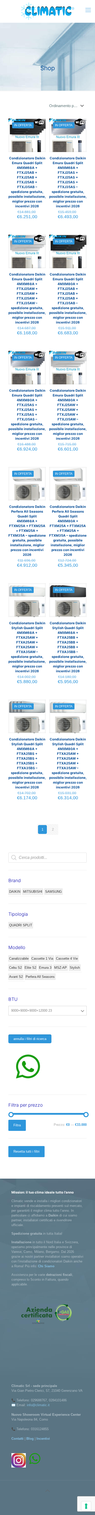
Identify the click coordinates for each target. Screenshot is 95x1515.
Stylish (75, 968)
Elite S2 (30, 968)
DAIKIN (14, 891)
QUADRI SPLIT (20, 925)
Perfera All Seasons (40, 977)
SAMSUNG (53, 891)
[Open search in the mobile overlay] (47, 858)
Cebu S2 (15, 968)
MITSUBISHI (32, 891)
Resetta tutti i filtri (26, 1151)
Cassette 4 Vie (67, 958)
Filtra (17, 1125)
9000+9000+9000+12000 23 (31, 1010)
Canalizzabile (19, 958)
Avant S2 (16, 977)
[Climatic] (47, 11)
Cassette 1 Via (42, 958)
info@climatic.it (38, 1405)
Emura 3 (45, 968)
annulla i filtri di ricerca (29, 1039)
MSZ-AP (60, 968)
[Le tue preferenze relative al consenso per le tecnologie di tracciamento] (86, 1506)
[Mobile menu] (88, 10)
